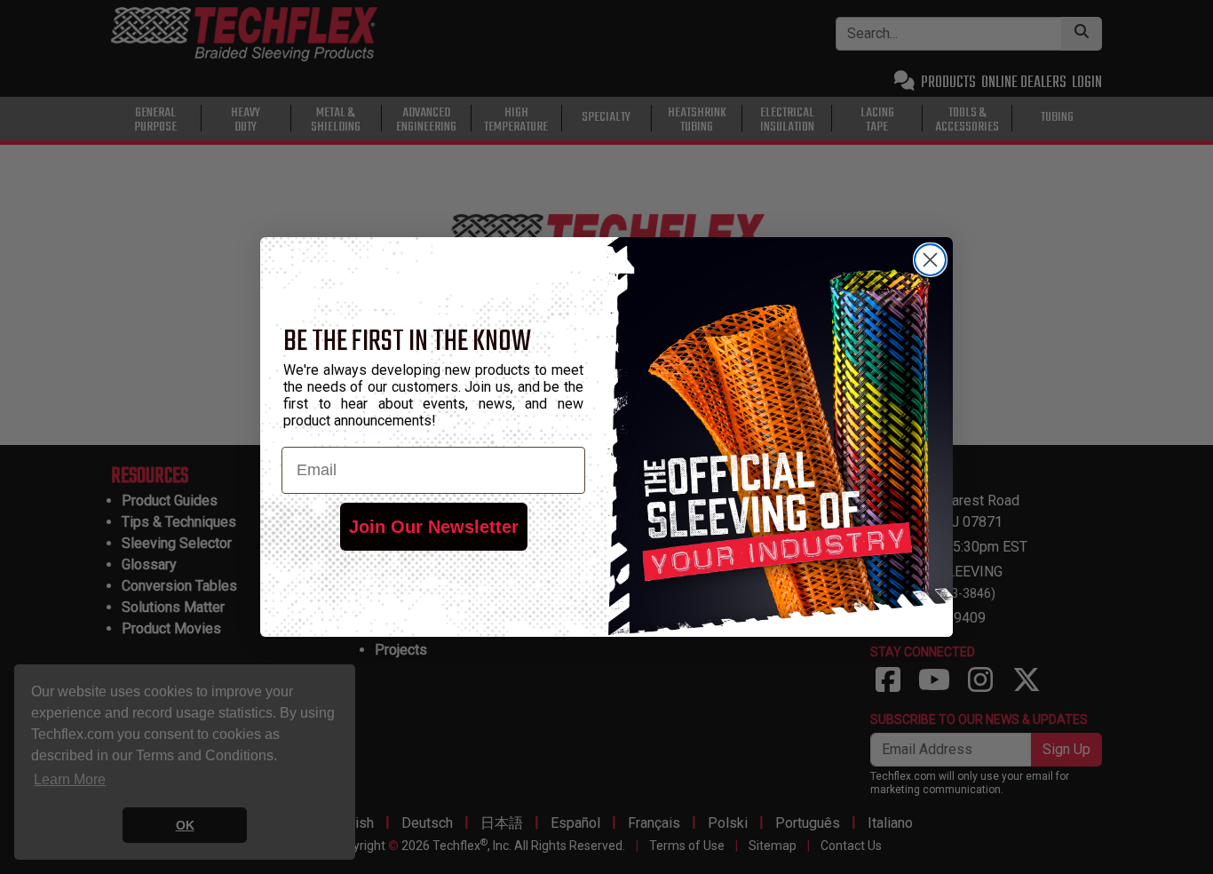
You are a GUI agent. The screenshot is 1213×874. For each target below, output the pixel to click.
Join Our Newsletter (434, 526)
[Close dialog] (930, 259)
